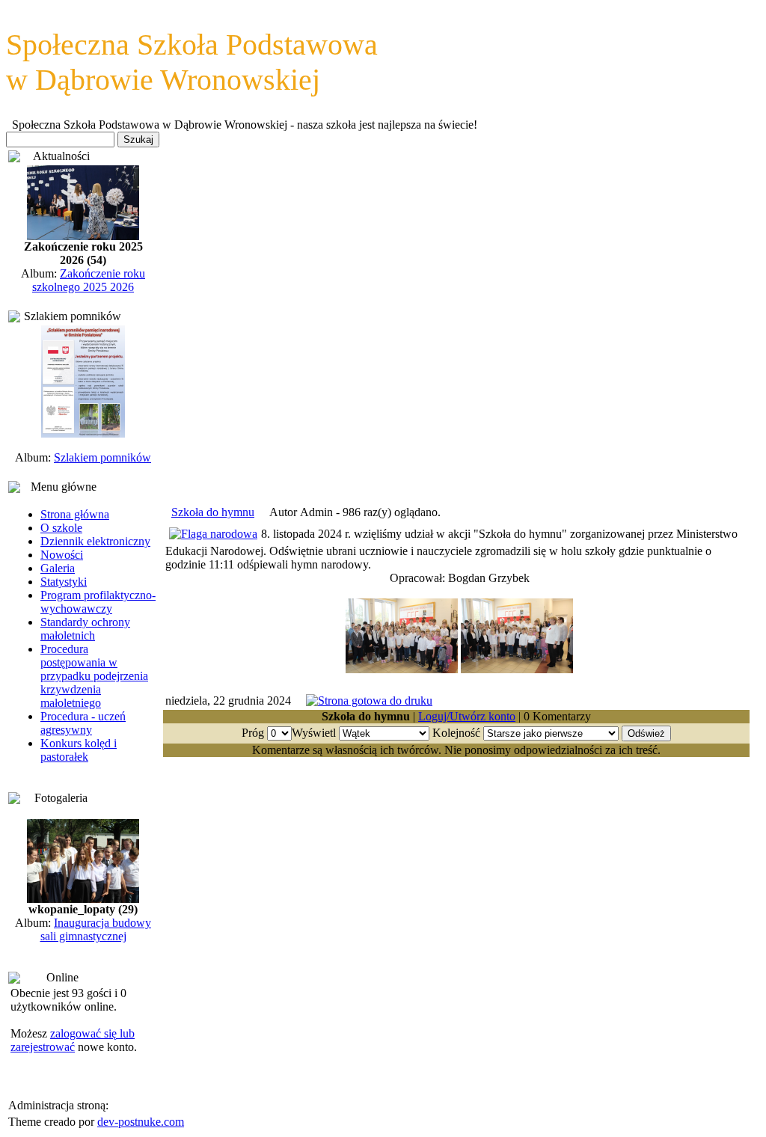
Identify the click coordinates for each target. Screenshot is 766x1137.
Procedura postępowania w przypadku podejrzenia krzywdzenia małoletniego (94, 676)
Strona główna (74, 514)
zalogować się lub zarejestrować (72, 1040)
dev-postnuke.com (140, 1121)
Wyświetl (314, 732)
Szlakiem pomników (102, 457)
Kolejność (456, 732)
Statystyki (63, 581)
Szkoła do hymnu (212, 512)
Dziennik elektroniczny (95, 541)
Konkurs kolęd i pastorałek (78, 750)
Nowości (61, 554)
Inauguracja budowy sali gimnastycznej (96, 929)
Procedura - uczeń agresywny (83, 723)
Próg (253, 732)
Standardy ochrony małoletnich (85, 629)
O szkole (61, 527)
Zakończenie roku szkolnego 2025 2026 (88, 280)
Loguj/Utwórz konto (466, 716)
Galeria (57, 568)
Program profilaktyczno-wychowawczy (98, 602)
